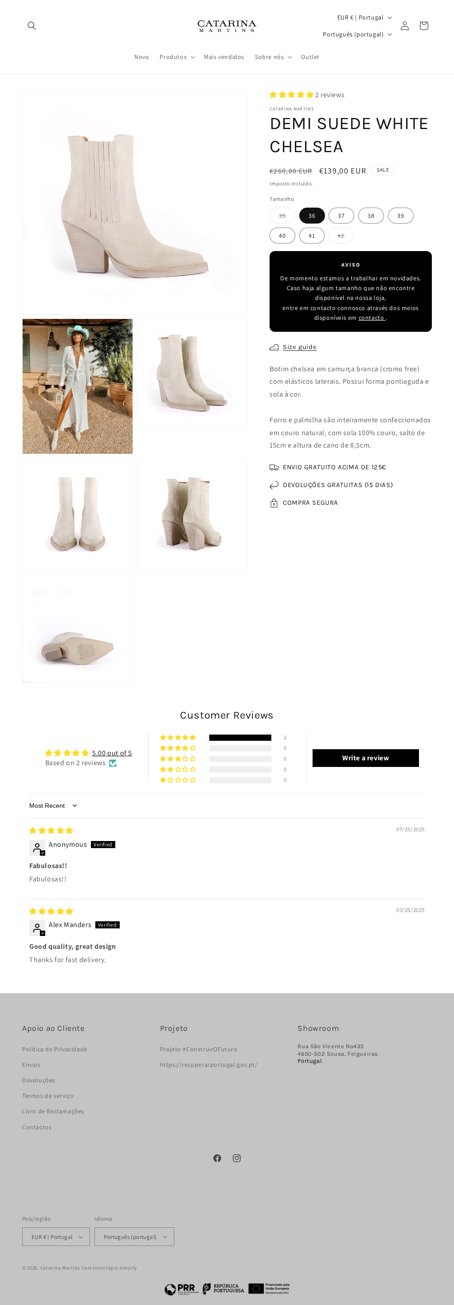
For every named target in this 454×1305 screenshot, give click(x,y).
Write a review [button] (365, 758)
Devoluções (38, 1080)
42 (345, 237)
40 (282, 236)
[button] (32, 25)
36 (312, 216)
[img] (51, 830)
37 (341, 216)
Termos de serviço (48, 1096)
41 (312, 236)
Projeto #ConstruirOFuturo (199, 1049)
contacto (372, 318)
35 (287, 217)
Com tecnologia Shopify (109, 1268)
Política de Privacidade (54, 1049)
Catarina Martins (60, 1268)
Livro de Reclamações (53, 1111)
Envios (31, 1065)
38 (371, 216)
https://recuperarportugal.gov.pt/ (209, 1065)
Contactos (36, 1127)
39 (400, 216)
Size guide (300, 347)
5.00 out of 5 (112, 753)
